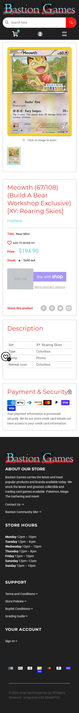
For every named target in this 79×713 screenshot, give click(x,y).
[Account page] (40, 34)
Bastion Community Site (22, 512)
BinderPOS (52, 697)
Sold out (20, 279)
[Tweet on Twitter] (60, 308)
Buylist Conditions (17, 608)
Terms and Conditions (20, 594)
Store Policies (14, 601)
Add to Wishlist (24, 243)
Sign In (9, 641)
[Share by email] (69, 308)
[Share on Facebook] (44, 308)
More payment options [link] (49, 287)
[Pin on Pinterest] (52, 308)
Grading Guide (15, 616)
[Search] (71, 22)
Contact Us (13, 504)
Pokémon (14, 221)
